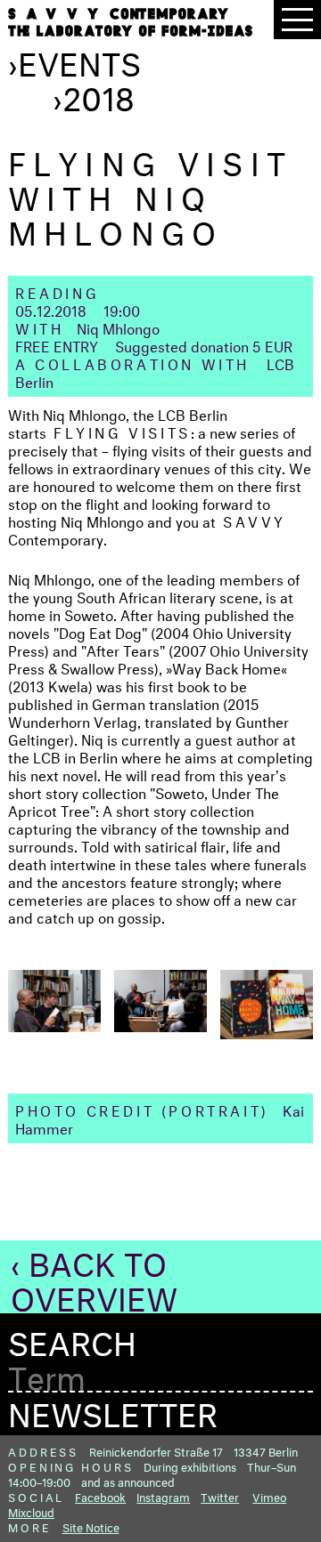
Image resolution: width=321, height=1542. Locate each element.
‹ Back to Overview (94, 1276)
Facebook (100, 1496)
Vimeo (269, 1496)
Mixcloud (31, 1511)
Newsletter (113, 1409)
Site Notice (90, 1526)
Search (72, 1338)
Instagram (163, 1496)
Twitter (220, 1496)
